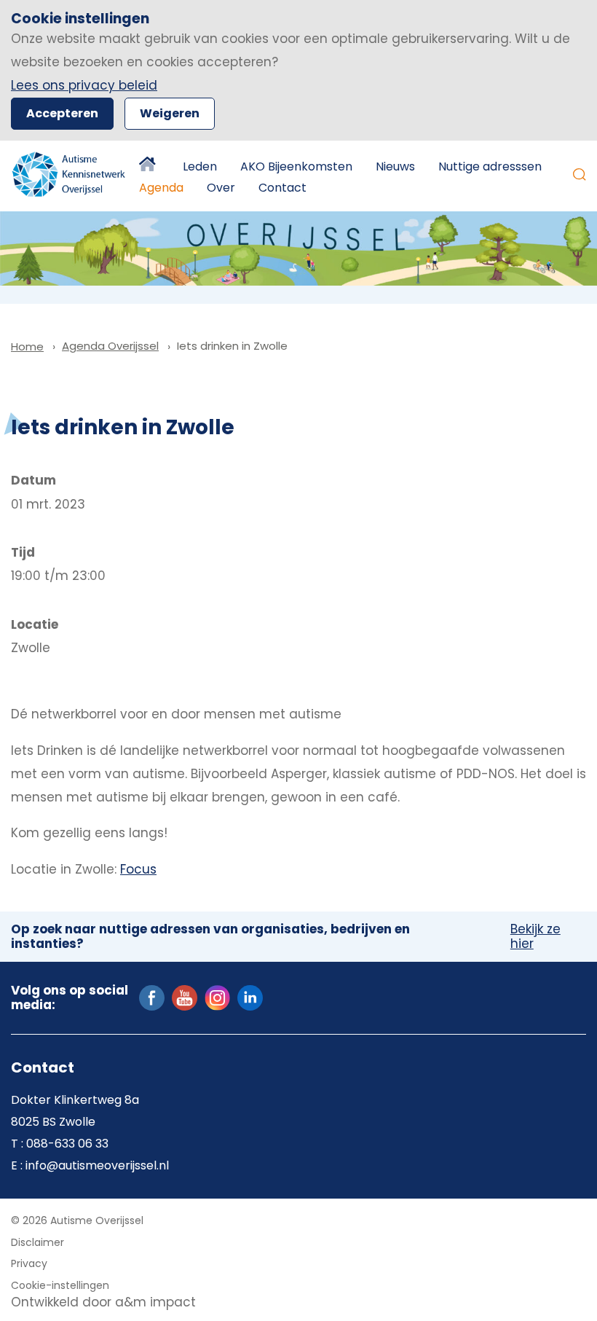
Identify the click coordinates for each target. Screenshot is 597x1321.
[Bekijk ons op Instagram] (217, 997)
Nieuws (395, 166)
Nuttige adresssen (490, 166)
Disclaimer (37, 1242)
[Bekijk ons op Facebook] (152, 997)
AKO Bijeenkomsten (296, 166)
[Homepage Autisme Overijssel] (69, 174)
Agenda (161, 187)
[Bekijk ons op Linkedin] (250, 997)
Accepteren (62, 113)
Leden (200, 166)
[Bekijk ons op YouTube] (184, 997)
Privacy (29, 1263)
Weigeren (169, 113)
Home (149, 167)
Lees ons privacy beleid (84, 85)
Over (221, 187)
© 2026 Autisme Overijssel (77, 1220)
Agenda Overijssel (110, 345)
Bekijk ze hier (535, 936)
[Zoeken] (579, 174)
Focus (138, 869)
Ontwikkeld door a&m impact (103, 1302)
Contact (282, 187)
